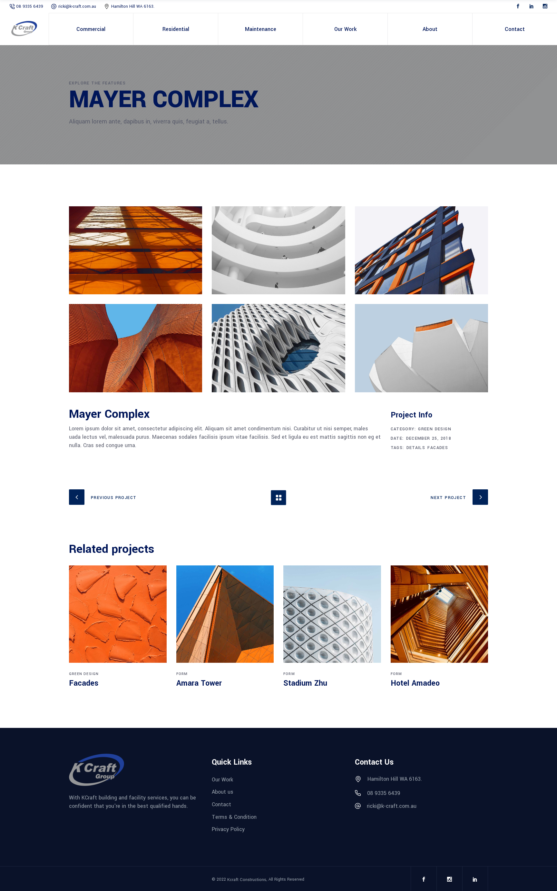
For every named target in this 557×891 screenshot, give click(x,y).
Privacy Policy (228, 829)
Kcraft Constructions (246, 880)
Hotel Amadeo (415, 683)
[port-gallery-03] (421, 250)
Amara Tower (199, 683)
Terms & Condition (234, 817)
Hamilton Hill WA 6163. (132, 6)
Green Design (434, 429)
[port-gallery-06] (421, 348)
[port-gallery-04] (135, 348)
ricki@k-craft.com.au (77, 6)
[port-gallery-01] (135, 250)
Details (415, 448)
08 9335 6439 (29, 6)
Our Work (222, 780)
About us (222, 792)
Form (182, 673)
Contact (221, 804)
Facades (437, 448)
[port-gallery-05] (278, 348)
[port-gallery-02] (278, 250)
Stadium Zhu (305, 683)
